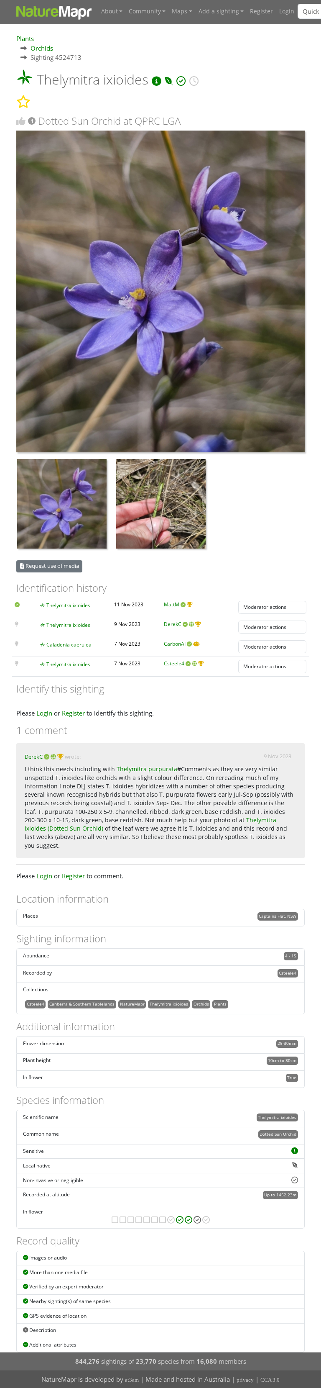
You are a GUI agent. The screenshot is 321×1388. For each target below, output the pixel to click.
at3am (132, 1380)
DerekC (172, 624)
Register (261, 11)
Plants (25, 38)
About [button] (109, 11)
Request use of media (51, 566)
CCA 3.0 (270, 1380)
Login (286, 11)
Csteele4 (174, 663)
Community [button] (145, 11)
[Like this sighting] (20, 121)
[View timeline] (194, 79)
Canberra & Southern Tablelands (82, 1004)
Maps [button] (179, 11)
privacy (245, 1380)
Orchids (42, 48)
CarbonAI (175, 643)
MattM (171, 604)
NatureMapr (132, 1004)
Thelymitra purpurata (147, 769)
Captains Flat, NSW (277, 916)
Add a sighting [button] (219, 11)
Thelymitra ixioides (68, 605)
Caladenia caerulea (69, 644)
